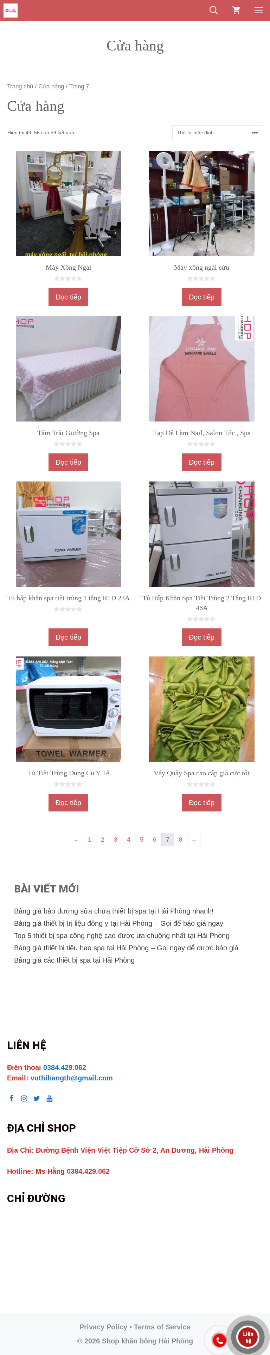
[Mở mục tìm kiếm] (213, 10)
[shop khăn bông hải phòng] (11, 10)
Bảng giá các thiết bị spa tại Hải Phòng (74, 960)
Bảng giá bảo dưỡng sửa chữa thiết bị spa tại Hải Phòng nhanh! (114, 911)
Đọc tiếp (68, 297)
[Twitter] (36, 1098)
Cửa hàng (51, 86)
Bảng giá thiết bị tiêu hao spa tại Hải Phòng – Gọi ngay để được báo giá (126, 948)
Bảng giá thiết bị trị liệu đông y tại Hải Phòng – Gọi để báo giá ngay (118, 923)
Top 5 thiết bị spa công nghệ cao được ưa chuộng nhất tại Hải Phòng (122, 935)
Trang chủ (20, 86)
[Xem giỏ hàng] (236, 10)
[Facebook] (11, 1098)
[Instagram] (24, 1098)
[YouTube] (49, 1098)
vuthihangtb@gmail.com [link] (72, 1078)
